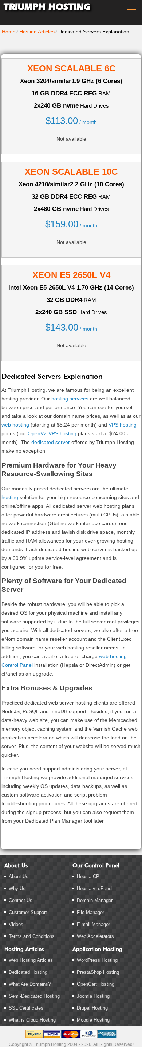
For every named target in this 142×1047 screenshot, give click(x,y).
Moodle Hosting (93, 1020)
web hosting (15, 425)
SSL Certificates (26, 1008)
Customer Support (28, 912)
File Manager (90, 912)
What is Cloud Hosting (32, 1020)
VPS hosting (123, 425)
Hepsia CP (88, 876)
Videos (16, 924)
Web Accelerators (95, 936)
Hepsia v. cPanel (95, 888)
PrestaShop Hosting (98, 972)
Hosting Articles (37, 31)
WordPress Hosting (97, 960)
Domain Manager (95, 900)
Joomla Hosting (93, 996)
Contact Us (20, 900)
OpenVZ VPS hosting (52, 433)
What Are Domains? (30, 984)
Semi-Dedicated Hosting (34, 996)
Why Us (17, 888)
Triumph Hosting (47, 6)
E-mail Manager (93, 924)
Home (9, 31)
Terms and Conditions (32, 936)
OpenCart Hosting (95, 984)
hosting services (69, 399)
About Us (18, 876)
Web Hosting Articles (31, 960)
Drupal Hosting (92, 1008)
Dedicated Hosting (28, 972)
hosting (9, 497)
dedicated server (50, 442)
